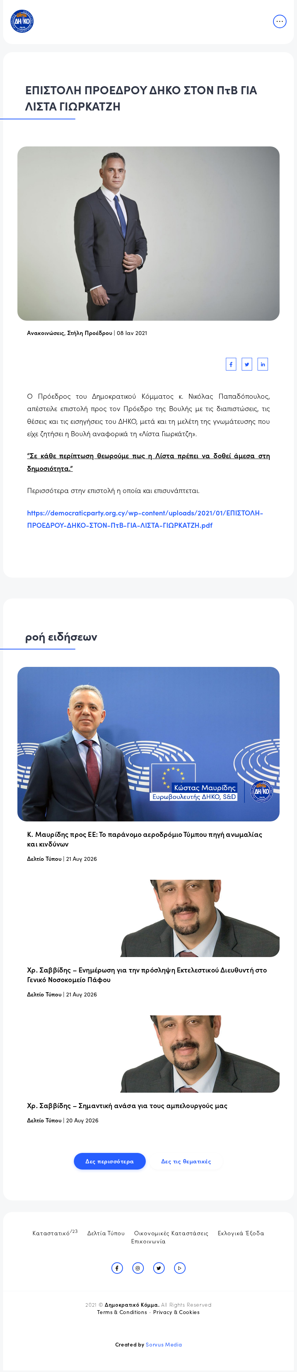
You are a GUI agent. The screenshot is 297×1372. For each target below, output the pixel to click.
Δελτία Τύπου (106, 1233)
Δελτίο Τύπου (44, 858)
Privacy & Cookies (176, 1312)
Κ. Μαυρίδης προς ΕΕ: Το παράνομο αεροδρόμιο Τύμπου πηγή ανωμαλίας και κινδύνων (144, 838)
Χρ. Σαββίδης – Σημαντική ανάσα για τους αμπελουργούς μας (127, 1105)
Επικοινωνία (148, 1241)
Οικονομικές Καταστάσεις (171, 1233)
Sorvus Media (164, 1344)
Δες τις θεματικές (186, 1161)
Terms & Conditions (122, 1312)
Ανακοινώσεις (45, 332)
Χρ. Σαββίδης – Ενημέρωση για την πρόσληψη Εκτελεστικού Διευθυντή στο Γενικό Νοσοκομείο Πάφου (147, 974)
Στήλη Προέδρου (89, 332)
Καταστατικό (55, 1232)
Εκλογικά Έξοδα (241, 1233)
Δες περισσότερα (109, 1161)
